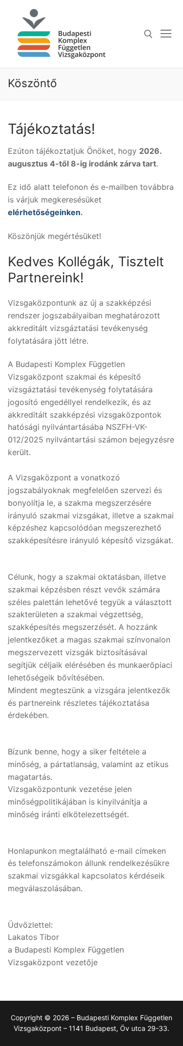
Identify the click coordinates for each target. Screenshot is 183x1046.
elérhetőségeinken (44, 212)
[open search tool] (148, 34)
